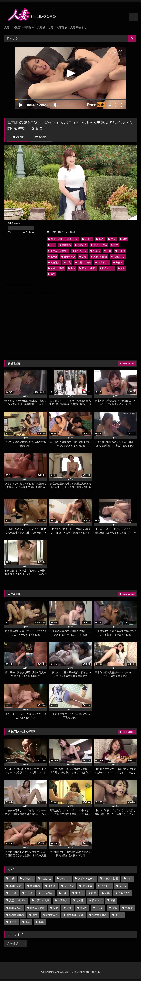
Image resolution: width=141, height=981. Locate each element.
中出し (88, 239)
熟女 (113, 239)
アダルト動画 (111, 878)
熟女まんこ (107, 268)
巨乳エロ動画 (84, 262)
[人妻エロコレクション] (70, 15)
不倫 (64, 893)
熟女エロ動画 (88, 268)
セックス (87, 886)
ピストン (105, 886)
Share (42, 137)
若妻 (41, 922)
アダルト (64, 878)
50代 (124, 239)
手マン (99, 907)
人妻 (84, 256)
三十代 (13, 893)
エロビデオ (15, 886)
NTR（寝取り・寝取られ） (64, 239)
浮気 (114, 907)
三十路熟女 (47, 893)
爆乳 (122, 268)
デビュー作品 (100, 245)
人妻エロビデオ (17, 900)
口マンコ (97, 900)
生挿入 (13, 922)
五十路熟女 (69, 256)
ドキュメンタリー (59, 251)
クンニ (52, 886)
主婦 (109, 251)
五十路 (54, 256)
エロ (129, 878)
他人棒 (79, 900)
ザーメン (69, 886)
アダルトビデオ (86, 878)
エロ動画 (66, 245)
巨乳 (101, 239)
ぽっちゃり (80, 251)
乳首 (93, 893)
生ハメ (118, 915)
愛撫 (69, 907)
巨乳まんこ (103, 262)
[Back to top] (130, 970)
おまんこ (82, 245)
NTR (53, 245)
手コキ (83, 907)
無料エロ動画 (57, 268)
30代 (11, 878)
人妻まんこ (119, 256)
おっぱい (28, 878)
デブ (116, 245)
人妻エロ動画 (100, 256)
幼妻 (55, 907)
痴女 (53, 274)
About (19, 137)
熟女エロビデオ (75, 915)
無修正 (119, 262)
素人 (27, 922)
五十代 (121, 251)
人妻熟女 (55, 262)
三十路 (28, 893)
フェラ (122, 886)
